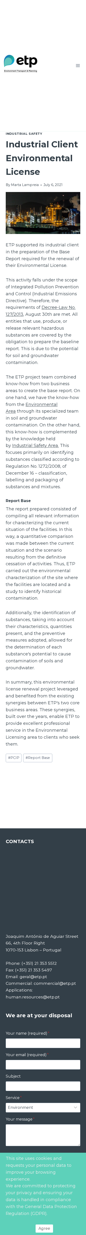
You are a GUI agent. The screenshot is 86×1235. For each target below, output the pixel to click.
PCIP (13, 758)
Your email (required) (27, 1055)
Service (14, 1097)
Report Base (38, 758)
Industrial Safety (24, 133)
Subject (13, 1076)
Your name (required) (27, 1033)
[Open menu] (77, 65)
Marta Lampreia (25, 185)
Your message (20, 1119)
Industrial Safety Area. (35, 445)
